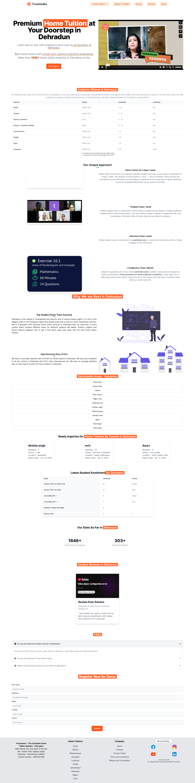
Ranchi (75, 750)
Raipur (75, 775)
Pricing (139, 4)
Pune (75, 778)
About (164, 4)
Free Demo (54, 66)
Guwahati (75, 757)
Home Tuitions (99, 4)
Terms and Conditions (119, 757)
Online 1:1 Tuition (122, 4)
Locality (14, 710)
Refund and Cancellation (119, 760)
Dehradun (75, 771)
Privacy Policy (120, 753)
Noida (75, 764)
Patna (75, 746)
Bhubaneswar (75, 753)
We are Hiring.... (164, 741)
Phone (14, 701)
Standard (15, 693)
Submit (97, 728)
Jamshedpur (75, 768)
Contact (151, 4)
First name (16, 685)
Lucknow (75, 760)
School (14, 718)
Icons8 (167, 760)
